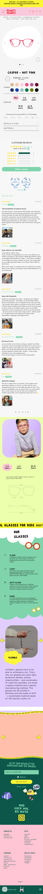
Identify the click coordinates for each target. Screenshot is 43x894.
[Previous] (5, 43)
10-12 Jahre (33, 467)
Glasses (6, 834)
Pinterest (27, 859)
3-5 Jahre (7, 467)
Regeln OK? (23, 777)
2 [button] (19, 412)
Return (26, 837)
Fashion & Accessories (8, 836)
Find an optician (30, 839)
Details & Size (11, 124)
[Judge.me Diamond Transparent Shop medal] (26, 182)
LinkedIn (27, 861)
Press (6, 863)
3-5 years (24, 99)
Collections (16, 17)
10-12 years (20, 107)
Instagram (28, 858)
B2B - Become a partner (10, 865)
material (9, 128)
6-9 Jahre (19, 467)
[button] (11, 153)
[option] (21, 663)
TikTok (26, 863)
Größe (7, 102)
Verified (20, 190)
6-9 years (34, 99)
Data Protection (10, 861)
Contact (27, 834)
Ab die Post (21, 782)
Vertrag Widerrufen (28, 843)
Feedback (27, 841)
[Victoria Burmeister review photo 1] (7, 323)
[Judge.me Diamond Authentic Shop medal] (15, 182)
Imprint (6, 856)
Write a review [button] (21, 169)
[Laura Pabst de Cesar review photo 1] (7, 363)
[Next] (38, 43)
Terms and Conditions (8, 858)
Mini (16, 98)
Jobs (5, 868)
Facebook (28, 856)
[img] (6, 201)
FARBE (7, 87)
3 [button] (22, 412)
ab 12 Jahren (30, 107)
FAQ (26, 836)
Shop (5, 17)
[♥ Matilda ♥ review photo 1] (7, 278)
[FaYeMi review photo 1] (7, 232)
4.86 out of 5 (27, 147)
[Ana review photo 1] (7, 401)
